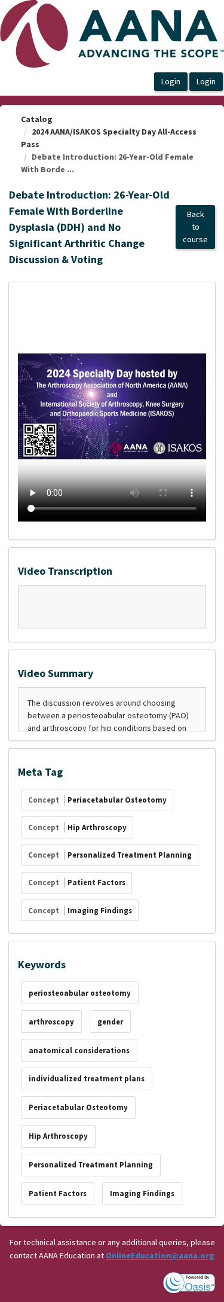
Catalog (37, 119)
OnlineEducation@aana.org (160, 1255)
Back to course (195, 227)
